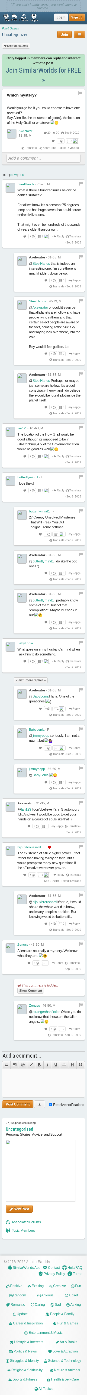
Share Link (49, 148)
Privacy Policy (54, 1274)
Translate (31, 148)
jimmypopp (40, 735)
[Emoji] (23, 1065)
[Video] (14, 1065)
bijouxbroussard (29, 847)
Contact (53, 1268)
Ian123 (22, 428)
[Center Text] (64, 1065)
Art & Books (68, 1342)
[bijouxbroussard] (10, 850)
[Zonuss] (10, 948)
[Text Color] (31, 1065)
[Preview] (39, 1104)
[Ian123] (10, 431)
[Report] (81, 183)
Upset (73, 1295)
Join (64, 34)
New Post (21, 1209)
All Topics (45, 1389)
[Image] (6, 1065)
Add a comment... (22, 1055)
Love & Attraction (65, 1351)
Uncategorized (15, 34)
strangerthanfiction (46, 1012)
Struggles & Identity (24, 1361)
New (13, 175)
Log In (61, 17)
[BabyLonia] (10, 646)
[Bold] (39, 1065)
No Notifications (17, 45)
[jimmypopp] (22, 772)
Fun (77, 1286)
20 (49, 132)
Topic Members (23, 1230)
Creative (59, 1286)
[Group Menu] (79, 34)
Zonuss (22, 944)
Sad (57, 1304)
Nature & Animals (66, 1370)
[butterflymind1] (10, 481)
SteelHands (25, 184)
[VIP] (49, 847)
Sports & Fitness (24, 1379)
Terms (77, 1274)
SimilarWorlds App (26, 1268)
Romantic (17, 1304)
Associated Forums (26, 1222)
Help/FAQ (74, 1268)
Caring (39, 1304)
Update (22, 1314)
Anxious (47, 1295)
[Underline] (56, 1065)
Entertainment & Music (45, 1332)
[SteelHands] (10, 188)
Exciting (37, 1286)
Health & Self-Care (64, 1379)
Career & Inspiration (27, 1323)
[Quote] (80, 1065)
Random (19, 1295)
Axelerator (25, 131)
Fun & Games (10, 28)
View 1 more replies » (31, 680)
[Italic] (47, 1065)
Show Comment (30, 990)
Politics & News (25, 1351)
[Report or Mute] (80, 93)
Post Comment (18, 1104)
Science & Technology (64, 1361)
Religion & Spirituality (27, 1370)
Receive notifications (68, 1105)
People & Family (61, 1314)
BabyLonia (25, 643)
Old (21, 175)
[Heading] (72, 1065)
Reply (60, 236)
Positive (16, 1286)
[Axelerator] (11, 133)
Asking (75, 1304)
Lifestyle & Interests (28, 1342)
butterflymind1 (27, 477)
